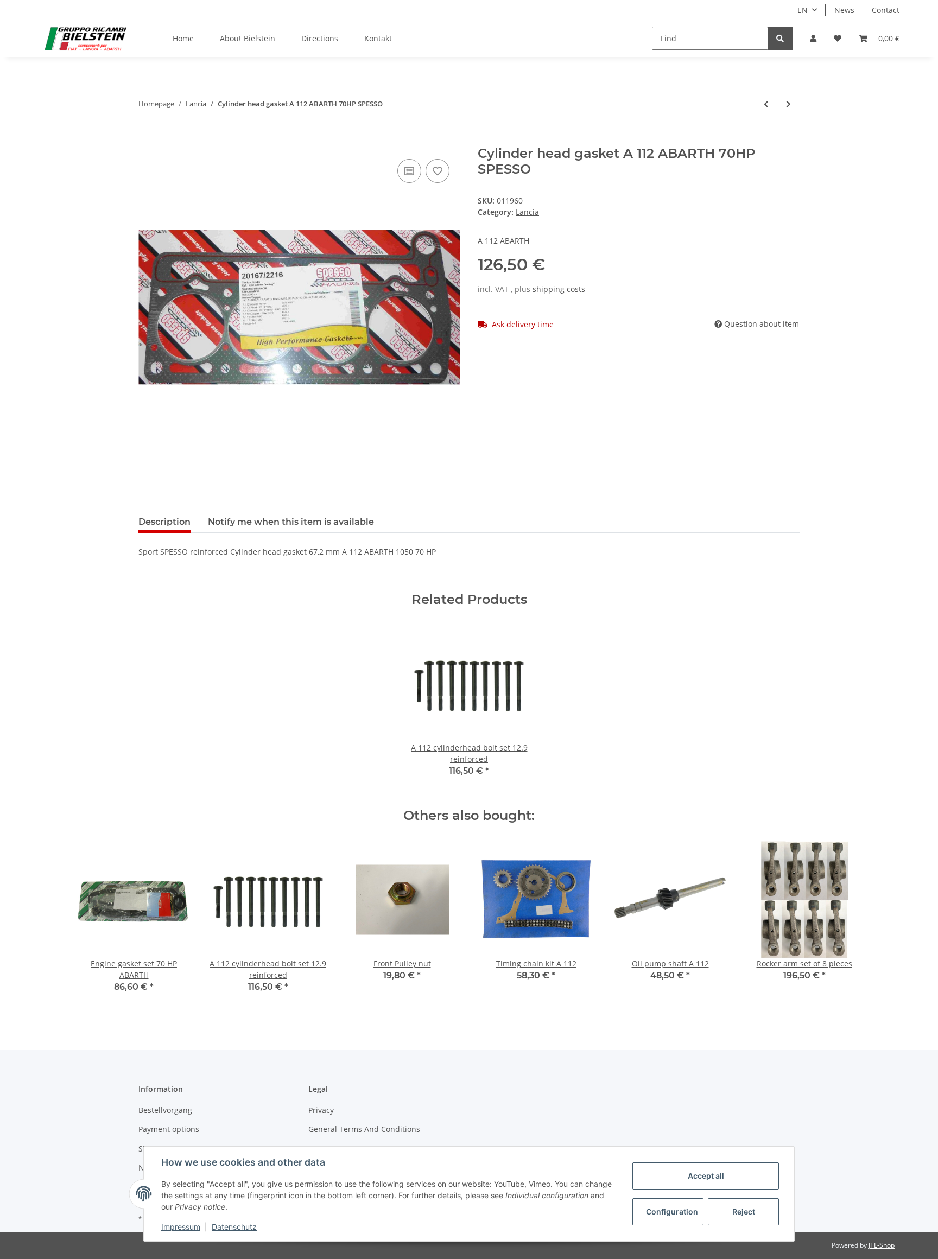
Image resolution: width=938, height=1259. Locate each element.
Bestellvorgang (165, 1110)
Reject (743, 1211)
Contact (885, 10)
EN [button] (802, 10)
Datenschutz (234, 1226)
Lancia (527, 212)
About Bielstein (247, 38)
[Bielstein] (88, 38)
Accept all (706, 1175)
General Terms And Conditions (364, 1129)
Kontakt (378, 38)
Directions (319, 38)
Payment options (168, 1129)
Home (183, 38)
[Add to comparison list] (409, 171)
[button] (813, 38)
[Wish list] (837, 38)
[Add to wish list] (437, 171)
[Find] (780, 38)
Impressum (180, 1226)
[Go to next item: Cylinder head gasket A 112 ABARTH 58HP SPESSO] (788, 104)
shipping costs (559, 289)
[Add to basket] (147, 140)
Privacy (321, 1110)
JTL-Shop (882, 1245)
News (844, 10)
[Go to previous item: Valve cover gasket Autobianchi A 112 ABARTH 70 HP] (766, 104)
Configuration (672, 1211)
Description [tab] (164, 522)
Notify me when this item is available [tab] (291, 522)
